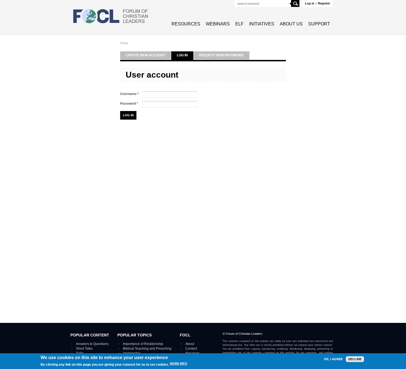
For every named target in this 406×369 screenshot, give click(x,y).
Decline (355, 359)
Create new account (145, 55)
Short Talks (84, 348)
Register (324, 3)
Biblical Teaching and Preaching (147, 348)
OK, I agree (333, 359)
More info (178, 363)
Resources (186, 24)
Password (129, 104)
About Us (291, 24)
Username (129, 94)
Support (319, 24)
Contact (191, 348)
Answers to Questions (92, 344)
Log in (309, 3)
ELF (239, 24)
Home (124, 43)
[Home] (110, 24)
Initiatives (261, 24)
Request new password (221, 55)
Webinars (218, 24)
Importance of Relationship (143, 344)
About (189, 344)
